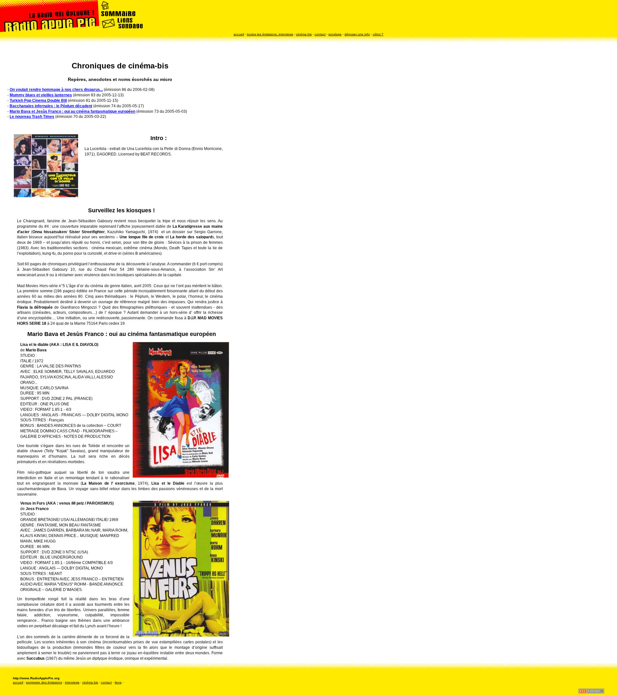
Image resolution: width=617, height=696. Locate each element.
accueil (239, 34)
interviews (72, 682)
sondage (335, 34)
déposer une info (357, 34)
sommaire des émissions (44, 682)
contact (320, 34)
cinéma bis (304, 34)
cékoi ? (378, 34)
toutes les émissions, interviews (270, 34)
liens (118, 682)
